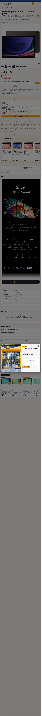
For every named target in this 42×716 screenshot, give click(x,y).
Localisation (26, 366)
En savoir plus (34, 366)
